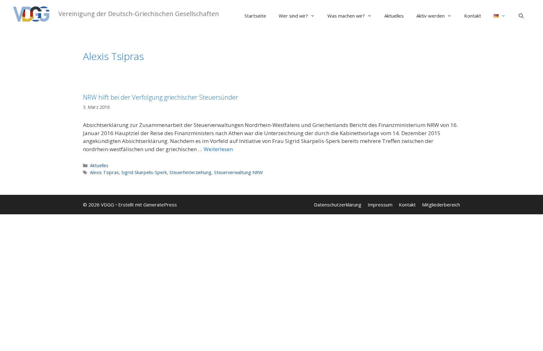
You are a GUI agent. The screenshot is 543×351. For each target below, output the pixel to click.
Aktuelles (394, 16)
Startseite (255, 16)
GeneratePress (160, 204)
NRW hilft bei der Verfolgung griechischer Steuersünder (160, 97)
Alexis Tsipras (104, 172)
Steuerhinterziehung (190, 172)
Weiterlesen (218, 149)
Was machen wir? (346, 16)
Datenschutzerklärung (337, 204)
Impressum (380, 204)
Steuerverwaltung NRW (238, 172)
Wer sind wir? (293, 16)
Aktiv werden (430, 16)
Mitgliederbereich (441, 204)
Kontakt (472, 16)
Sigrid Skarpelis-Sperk (144, 172)
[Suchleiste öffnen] (521, 15)
